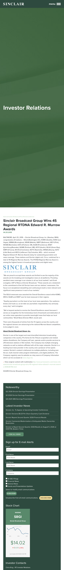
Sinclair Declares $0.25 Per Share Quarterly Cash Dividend (27, 414)
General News (12, 483)
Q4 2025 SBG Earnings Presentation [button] (19, 399)
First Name (10, 454)
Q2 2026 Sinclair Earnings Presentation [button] (20, 391)
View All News (15, 434)
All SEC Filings (12, 478)
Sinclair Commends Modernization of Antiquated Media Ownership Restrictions (30, 422)
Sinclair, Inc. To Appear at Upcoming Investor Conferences (27, 410)
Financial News (13, 481)
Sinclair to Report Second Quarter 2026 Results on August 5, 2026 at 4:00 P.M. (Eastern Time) (31, 428)
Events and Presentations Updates (20, 486)
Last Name (10, 462)
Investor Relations (13, 217)
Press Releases (24, 217)
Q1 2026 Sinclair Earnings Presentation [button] (20, 395)
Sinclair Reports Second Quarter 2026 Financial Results (26, 417)
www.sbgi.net (27, 357)
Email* (8, 446)
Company (9, 470)
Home (5, 217)
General (32, 217)
